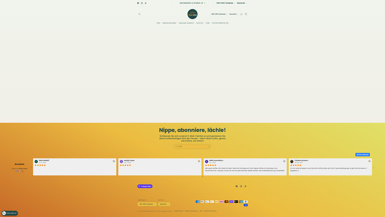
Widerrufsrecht (178, 211)
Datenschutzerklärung (191, 211)
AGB (201, 211)
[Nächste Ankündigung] (214, 3)
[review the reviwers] (114, 162)
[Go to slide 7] (202, 176)
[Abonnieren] (208, 146)
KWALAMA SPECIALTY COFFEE (151, 211)
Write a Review (362, 155)
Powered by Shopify (167, 211)
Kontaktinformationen (210, 211)
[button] (139, 14)
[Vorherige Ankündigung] (171, 3)
